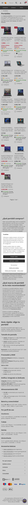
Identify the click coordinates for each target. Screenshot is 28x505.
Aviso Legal (20, 271)
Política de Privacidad (10, 271)
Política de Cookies (14, 268)
